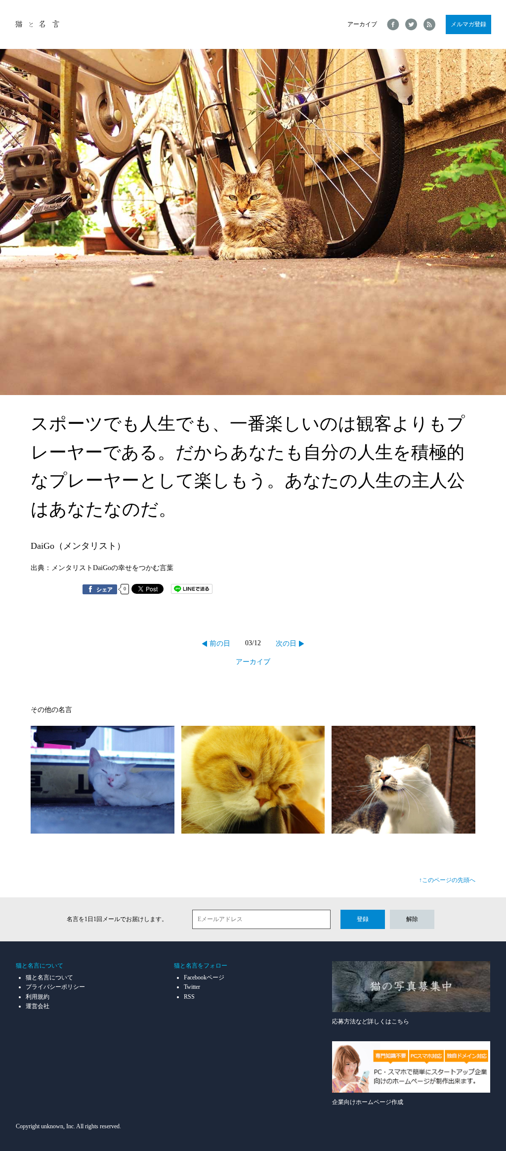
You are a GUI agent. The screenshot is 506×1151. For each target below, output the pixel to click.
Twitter (192, 986)
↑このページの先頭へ (447, 880)
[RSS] (429, 24)
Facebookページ (204, 977)
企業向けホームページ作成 (367, 1102)
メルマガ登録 (468, 24)
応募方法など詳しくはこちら (370, 1021)
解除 (412, 919)
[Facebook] (393, 24)
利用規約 (37, 996)
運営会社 (37, 1006)
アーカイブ (362, 24)
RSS (189, 996)
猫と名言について (49, 977)
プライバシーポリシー (55, 986)
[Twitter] (411, 24)
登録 (363, 919)
